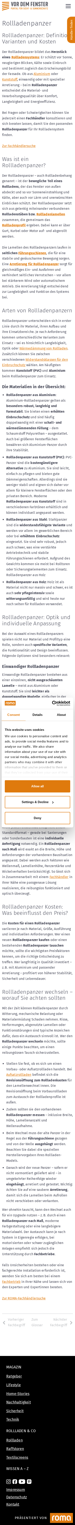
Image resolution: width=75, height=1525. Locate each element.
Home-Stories (17, 1393)
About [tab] (61, 714)
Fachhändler (59, 877)
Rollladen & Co (21, 1431)
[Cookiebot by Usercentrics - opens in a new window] (53, 703)
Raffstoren (15, 1448)
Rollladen (14, 1440)
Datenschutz (16, 1497)
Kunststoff (9, 79)
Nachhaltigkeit (18, 1402)
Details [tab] (37, 714)
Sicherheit (15, 1411)
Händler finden (71, 30)
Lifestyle (13, 1385)
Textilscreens (17, 1457)
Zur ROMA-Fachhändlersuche (24, 1298)
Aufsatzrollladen (18, 1075)
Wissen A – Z (17, 1468)
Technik (12, 1419)
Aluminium (42, 74)
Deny (37, 818)
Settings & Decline (35, 802)
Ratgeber (14, 1376)
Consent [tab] (13, 714)
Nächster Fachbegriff (58, 1322)
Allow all (37, 786)
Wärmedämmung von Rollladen (43, 348)
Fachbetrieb (11, 1282)
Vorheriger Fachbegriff (16, 1322)
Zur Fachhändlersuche (19, 146)
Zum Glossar (37, 1322)
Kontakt (12, 1504)
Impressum (15, 1489)
